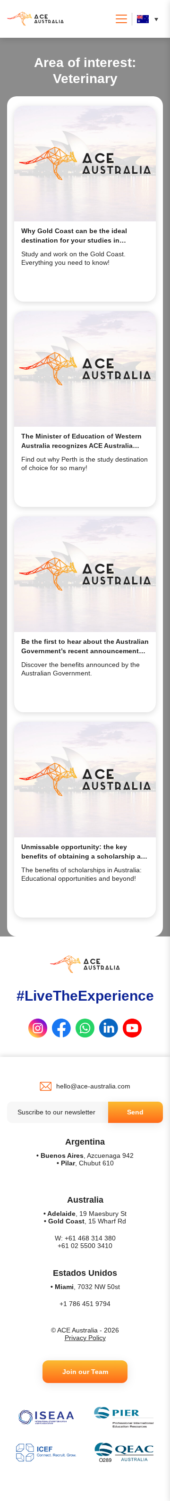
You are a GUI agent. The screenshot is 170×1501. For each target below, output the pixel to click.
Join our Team (85, 1371)
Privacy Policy (85, 1337)
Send (135, 1112)
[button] (150, 19)
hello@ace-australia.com (93, 1086)
